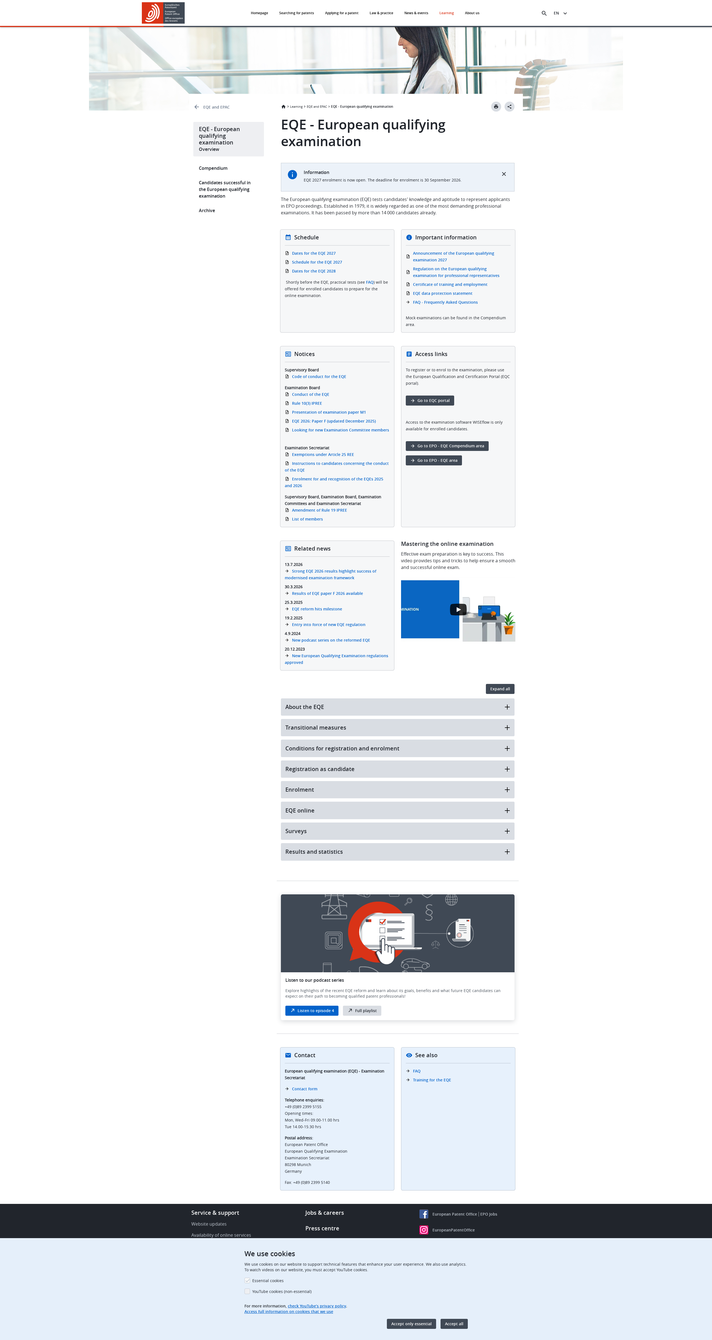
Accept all (454, 1323)
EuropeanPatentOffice (453, 1230)
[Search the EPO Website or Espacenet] (544, 13)
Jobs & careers (324, 1212)
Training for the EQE (432, 1080)
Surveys (296, 831)
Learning (446, 13)
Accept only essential (411, 1323)
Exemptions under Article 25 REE (323, 454)
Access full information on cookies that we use (288, 1311)
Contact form (304, 1088)
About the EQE (304, 707)
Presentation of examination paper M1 (329, 412)
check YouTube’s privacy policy (317, 1306)
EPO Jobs (488, 1214)
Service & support (215, 1212)
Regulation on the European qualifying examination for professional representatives (456, 272)
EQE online (300, 810)
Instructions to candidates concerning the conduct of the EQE (337, 467)
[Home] (163, 13)
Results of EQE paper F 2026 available (327, 593)
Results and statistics (314, 851)
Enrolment (299, 789)
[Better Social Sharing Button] (510, 107)
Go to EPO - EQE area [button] (437, 460)
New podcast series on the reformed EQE (331, 640)
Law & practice (381, 13)
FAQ (370, 282)
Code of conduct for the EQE (319, 376)
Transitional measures (315, 727)
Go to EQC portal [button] (433, 400)
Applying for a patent (342, 13)
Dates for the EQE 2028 (314, 271)
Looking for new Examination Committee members (340, 430)
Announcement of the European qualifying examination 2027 (453, 256)
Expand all (500, 688)
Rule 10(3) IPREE (307, 403)
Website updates (209, 1224)
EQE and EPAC (216, 107)
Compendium (213, 168)
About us (472, 13)
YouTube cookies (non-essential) (282, 1291)
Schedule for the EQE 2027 (317, 262)
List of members (307, 519)
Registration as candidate (320, 769)
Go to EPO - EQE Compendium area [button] (450, 445)
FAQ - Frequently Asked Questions (445, 302)
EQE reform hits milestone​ (317, 609)
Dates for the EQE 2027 (314, 253)
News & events (416, 13)
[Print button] (496, 107)
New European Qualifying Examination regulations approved (336, 659)
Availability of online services (221, 1235)
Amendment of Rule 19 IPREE (319, 510)
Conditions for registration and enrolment (342, 748)
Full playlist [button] (366, 1010)
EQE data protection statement (443, 293)
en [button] (556, 13)
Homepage (259, 13)
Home (283, 106)
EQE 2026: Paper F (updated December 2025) (334, 421)
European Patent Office (454, 1214)
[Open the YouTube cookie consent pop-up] (458, 609)
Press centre (322, 1228)
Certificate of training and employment (450, 284)
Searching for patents (296, 13)
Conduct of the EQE (310, 394)
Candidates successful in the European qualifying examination (225, 189)
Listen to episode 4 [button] (316, 1010)
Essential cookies (268, 1280)
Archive (207, 210)
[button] (186, 13)
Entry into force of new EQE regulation (328, 624)
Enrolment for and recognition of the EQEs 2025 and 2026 (334, 482)
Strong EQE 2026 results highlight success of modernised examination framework (330, 574)
